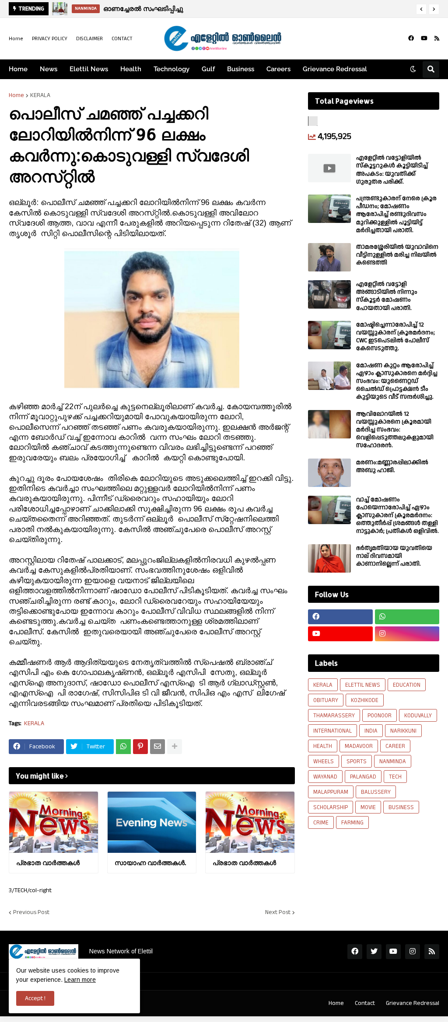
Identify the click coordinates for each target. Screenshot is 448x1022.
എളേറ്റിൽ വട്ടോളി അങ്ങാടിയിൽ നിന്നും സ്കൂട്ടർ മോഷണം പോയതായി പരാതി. (386, 296)
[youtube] (424, 38)
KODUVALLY (418, 716)
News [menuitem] (48, 69)
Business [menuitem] (240, 69)
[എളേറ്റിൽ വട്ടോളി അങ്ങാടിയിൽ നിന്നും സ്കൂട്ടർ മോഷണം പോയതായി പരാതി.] (329, 294)
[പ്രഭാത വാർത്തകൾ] (53, 822)
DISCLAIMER (89, 38)
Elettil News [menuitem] (89, 69)
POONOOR (380, 716)
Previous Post (31, 912)
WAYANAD (325, 777)
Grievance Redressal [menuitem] (335, 69)
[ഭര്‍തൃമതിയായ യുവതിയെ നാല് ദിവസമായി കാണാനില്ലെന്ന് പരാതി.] (329, 558)
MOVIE (368, 807)
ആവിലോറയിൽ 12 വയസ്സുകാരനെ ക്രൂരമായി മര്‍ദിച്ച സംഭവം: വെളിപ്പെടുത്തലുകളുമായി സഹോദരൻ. (395, 430)
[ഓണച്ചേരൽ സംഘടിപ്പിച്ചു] (59, 8)
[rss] (436, 38)
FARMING (352, 823)
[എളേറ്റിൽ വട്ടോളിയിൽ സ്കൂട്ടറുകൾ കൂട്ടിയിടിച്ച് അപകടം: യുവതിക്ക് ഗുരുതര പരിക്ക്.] (329, 168)
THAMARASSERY (334, 716)
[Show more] (174, 746)
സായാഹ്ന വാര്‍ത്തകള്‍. (150, 863)
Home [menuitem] (18, 69)
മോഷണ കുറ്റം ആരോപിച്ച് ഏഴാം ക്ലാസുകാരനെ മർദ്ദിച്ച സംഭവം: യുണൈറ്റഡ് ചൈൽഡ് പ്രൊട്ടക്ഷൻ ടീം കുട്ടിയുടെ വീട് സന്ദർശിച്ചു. (397, 381)
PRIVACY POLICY (49, 38)
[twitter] (374, 951)
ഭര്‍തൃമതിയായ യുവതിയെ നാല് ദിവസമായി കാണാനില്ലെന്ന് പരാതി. (394, 556)
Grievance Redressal (412, 1003)
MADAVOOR (359, 746)
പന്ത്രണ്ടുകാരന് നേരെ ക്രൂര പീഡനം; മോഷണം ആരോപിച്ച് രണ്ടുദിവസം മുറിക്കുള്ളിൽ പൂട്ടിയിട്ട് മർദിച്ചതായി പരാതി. (396, 214)
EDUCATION (406, 685)
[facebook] (411, 38)
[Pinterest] (140, 746)
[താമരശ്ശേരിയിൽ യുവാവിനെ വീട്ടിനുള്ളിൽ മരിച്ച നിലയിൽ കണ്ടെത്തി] (329, 257)
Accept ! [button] (35, 998)
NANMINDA (392, 761)
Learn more (80, 979)
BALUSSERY (376, 792)
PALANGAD (363, 777)
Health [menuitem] (130, 69)
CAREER (395, 746)
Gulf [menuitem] (208, 69)
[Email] (157, 746)
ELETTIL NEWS (362, 685)
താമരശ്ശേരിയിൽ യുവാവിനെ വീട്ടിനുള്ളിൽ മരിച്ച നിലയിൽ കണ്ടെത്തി (397, 255)
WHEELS (323, 761)
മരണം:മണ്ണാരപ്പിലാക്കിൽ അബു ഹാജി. (392, 466)
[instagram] (407, 633)
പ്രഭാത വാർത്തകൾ (48, 863)
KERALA (40, 95)
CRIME (321, 823)
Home (16, 38)
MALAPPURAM (330, 792)
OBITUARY (325, 700)
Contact (365, 1003)
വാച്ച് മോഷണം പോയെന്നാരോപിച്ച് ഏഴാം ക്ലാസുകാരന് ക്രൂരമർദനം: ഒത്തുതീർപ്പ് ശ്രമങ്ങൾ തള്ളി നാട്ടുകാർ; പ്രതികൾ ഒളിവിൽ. (397, 515)
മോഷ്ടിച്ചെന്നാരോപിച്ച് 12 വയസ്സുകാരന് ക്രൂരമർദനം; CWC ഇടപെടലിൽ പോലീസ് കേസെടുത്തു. (395, 337)
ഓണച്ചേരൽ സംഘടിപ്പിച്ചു (143, 8)
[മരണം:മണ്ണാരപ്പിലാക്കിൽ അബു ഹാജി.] (329, 473)
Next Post (277, 912)
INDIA (371, 731)
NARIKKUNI (403, 731)
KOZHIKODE (364, 700)
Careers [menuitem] (278, 69)
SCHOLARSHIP (330, 807)
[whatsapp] (407, 616)
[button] (421, 9)
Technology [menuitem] (171, 69)
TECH (395, 777)
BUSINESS (401, 807)
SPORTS (356, 761)
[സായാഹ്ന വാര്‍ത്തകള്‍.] (152, 822)
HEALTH (322, 746)
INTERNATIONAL (332, 731)
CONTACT (122, 38)
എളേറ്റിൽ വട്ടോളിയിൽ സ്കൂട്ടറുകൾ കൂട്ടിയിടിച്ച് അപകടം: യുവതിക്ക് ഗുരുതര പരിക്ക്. (392, 170)
